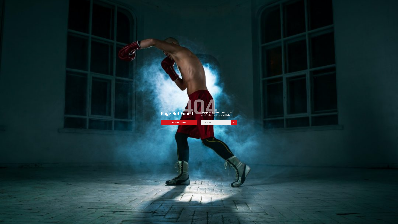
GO (234, 122)
